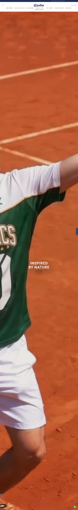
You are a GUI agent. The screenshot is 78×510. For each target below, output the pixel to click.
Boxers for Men (39, 9)
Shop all (39, 272)
